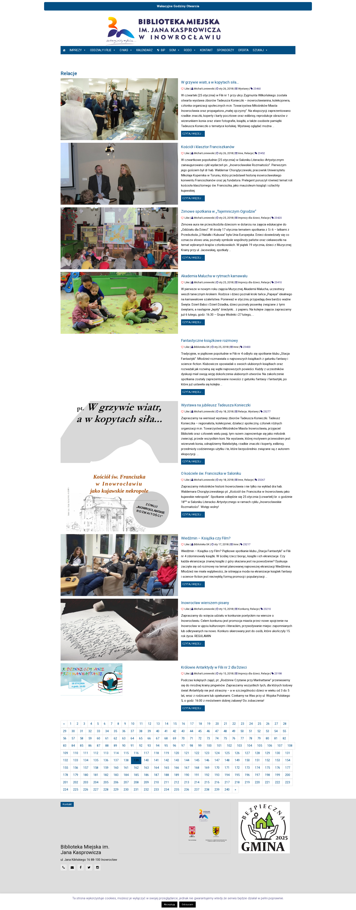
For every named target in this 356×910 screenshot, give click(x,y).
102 (229, 745)
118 (156, 753)
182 (105, 775)
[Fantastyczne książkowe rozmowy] (119, 367)
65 (140, 738)
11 (141, 724)
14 (166, 724)
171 (227, 768)
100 (209, 745)
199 (277, 775)
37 (132, 731)
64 (132, 738)
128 (257, 753)
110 (75, 753)
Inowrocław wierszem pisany (205, 603)
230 (126, 789)
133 (75, 760)
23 (242, 724)
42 (174, 731)
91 (132, 745)
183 (116, 775)
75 (225, 738)
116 (136, 753)
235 (176, 789)
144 (186, 760)
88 (107, 745)
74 (216, 738)
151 (257, 760)
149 (237, 760)
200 (287, 775)
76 (233, 738)
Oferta (243, 50)
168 (196, 768)
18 (200, 724)
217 (227, 782)
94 (157, 745)
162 (136, 768)
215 (206, 782)
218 (237, 782)
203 (85, 782)
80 (267, 738)
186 (146, 775)
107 (279, 745)
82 (284, 738)
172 (237, 768)
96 (174, 745)
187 (156, 775)
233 (156, 789)
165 (166, 768)
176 (277, 768)
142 (166, 760)
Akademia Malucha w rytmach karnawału (214, 276)
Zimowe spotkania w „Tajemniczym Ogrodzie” (218, 211)
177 (287, 768)
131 (287, 753)
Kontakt (206, 50)
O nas (124, 50)
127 (247, 753)
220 (257, 782)
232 (146, 789)
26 (267, 724)
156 (75, 768)
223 (287, 782)
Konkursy (243, 608)
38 (140, 731)
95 (166, 745)
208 (136, 782)
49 (233, 731)
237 (196, 789)
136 (105, 760)
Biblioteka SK (202, 346)
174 (257, 768)
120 (176, 753)
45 (199, 731)
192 (206, 775)
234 (166, 789)
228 (105, 789)
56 (64, 738)
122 (196, 753)
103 (239, 745)
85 (81, 745)
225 (75, 789)
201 (65, 782)
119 (166, 753)
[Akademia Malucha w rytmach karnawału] (119, 303)
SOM (172, 50)
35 (115, 731)
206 (116, 782)
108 (289, 745)
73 (208, 738)
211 (166, 782)
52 (259, 731)
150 (247, 760)
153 (277, 760)
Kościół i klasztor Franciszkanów (207, 147)
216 (216, 782)
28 (284, 724)
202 (75, 782)
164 (156, 768)
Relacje (248, 153)
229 (116, 789)
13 (158, 724)
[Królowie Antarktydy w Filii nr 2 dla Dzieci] (91, 679)
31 (81, 731)
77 (242, 738)
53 (267, 731)
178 (65, 775)
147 (216, 760)
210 (156, 782)
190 (186, 775)
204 (95, 782)
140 (146, 760)
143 (176, 760)
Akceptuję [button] (169, 904)
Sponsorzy (225, 50)
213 (186, 782)
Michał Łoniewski (204, 88)
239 (216, 789)
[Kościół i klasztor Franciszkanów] (119, 174)
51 (250, 731)
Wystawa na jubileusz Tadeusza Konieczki (216, 405)
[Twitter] (89, 867)
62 (115, 738)
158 (95, 768)
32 (90, 731)
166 (176, 768)
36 (123, 731)
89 (115, 745)
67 (157, 738)
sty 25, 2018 (226, 217)
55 (284, 731)
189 (176, 775)
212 (176, 782)
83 (64, 745)
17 (191, 724)
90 (123, 745)
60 (98, 738)
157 (85, 768)
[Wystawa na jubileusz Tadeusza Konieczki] (119, 432)
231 (136, 789)
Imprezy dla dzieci (249, 217)
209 (146, 782)
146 (206, 760)
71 (191, 738)
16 (183, 724)
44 (191, 731)
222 (277, 782)
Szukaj (258, 50)
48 (225, 731)
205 (105, 782)
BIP (163, 50)
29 (64, 731)
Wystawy (243, 88)
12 (149, 724)
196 (247, 775)
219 (247, 782)
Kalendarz (144, 50)
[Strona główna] (64, 50)
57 (73, 738)
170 (216, 768)
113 (105, 753)
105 (259, 745)
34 (107, 731)
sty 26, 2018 (226, 88)
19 (208, 724)
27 (276, 724)
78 (250, 738)
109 (65, 753)
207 (126, 782)
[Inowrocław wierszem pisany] (119, 630)
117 (146, 753)
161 (126, 768)
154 (287, 760)
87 (98, 745)
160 (116, 768)
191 (196, 775)
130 (277, 753)
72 (199, 738)
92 (140, 745)
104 (249, 745)
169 (206, 768)
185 (136, 775)
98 (191, 745)
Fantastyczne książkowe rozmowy (209, 340)
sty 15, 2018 (226, 608)
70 (183, 738)
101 (219, 745)
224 (65, 789)
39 (149, 731)
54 (276, 731)
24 (251, 724)
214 (196, 782)
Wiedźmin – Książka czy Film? (206, 538)
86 (90, 745)
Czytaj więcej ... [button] (193, 133)
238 (206, 789)
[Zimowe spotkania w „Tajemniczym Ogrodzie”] (119, 238)
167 (186, 768)
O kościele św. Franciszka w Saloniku (211, 473)
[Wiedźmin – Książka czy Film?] (119, 565)
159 (105, 768)
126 (237, 753)
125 (227, 753)
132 (65, 760)
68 (166, 738)
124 (216, 753)
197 (257, 775)
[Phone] (64, 867)
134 (85, 760)
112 (95, 753)
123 (206, 753)
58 (81, 738)
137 (116, 760)
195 (237, 775)
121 (186, 753)
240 (227, 789)
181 (95, 775)
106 (269, 745)
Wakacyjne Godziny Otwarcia (178, 6)
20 (217, 724)
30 (73, 731)
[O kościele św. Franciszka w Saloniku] (119, 500)
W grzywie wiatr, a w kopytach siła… (210, 82)
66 (149, 738)
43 (183, 731)
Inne (240, 153)
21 (225, 724)
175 (267, 768)
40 (157, 731)
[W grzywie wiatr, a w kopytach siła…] (119, 109)
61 (107, 738)
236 (186, 789)
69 (174, 738)
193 (216, 775)
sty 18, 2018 (226, 411)
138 (126, 760)
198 (267, 775)
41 (166, 731)
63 (123, 738)
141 (156, 760)
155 (65, 768)
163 (146, 768)
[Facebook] (80, 867)
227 (95, 789)
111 (85, 753)
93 (149, 745)
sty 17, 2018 (221, 544)
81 (276, 738)
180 (85, 775)
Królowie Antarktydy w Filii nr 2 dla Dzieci (214, 667)
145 (196, 760)
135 (95, 760)
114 (116, 753)
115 (126, 753)
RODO (188, 50)
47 (216, 731)
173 (247, 768)
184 (126, 775)
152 (267, 760)
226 (85, 789)
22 (234, 724)
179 (75, 775)
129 (267, 753)
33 (98, 731)
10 (132, 724)
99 (199, 745)
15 (175, 724)
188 (166, 775)
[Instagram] (97, 867)
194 (227, 775)
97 (183, 745)
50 (242, 731)
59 (90, 738)
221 (267, 782)
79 (259, 738)
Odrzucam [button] (187, 904)
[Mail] (72, 867)
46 (208, 731)
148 (227, 760)
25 (259, 724)
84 (73, 745)
